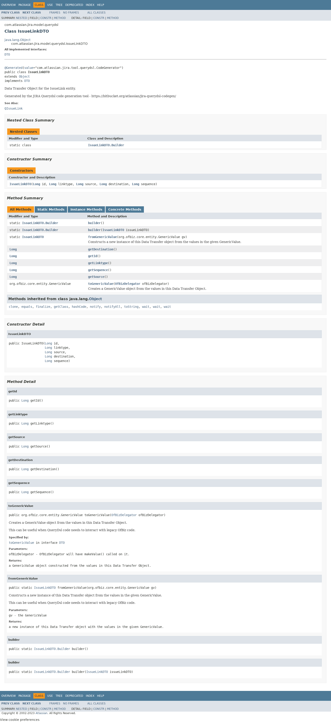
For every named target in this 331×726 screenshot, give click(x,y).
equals (26, 306)
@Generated (14, 68)
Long (36, 184)
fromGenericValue (102, 237)
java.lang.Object (17, 40)
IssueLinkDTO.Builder (106, 145)
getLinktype (98, 263)
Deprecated (74, 5)
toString (131, 306)
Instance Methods (86, 209)
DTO (7, 54)
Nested (21, 18)
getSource (96, 277)
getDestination (100, 249)
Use (50, 5)
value (28, 68)
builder (94, 223)
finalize (43, 306)
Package (24, 5)
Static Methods (50, 209)
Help (100, 5)
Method (60, 18)
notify (95, 306)
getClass (61, 306)
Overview (8, 5)
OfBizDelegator (127, 283)
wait (145, 306)
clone (13, 306)
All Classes (96, 12)
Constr (45, 18)
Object (24, 76)
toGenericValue (100, 283)
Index (90, 5)
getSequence (98, 270)
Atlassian (42, 713)
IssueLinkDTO (20, 184)
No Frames (71, 12)
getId (92, 256)
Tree (59, 5)
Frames (54, 12)
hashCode (79, 306)
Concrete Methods (124, 209)
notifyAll (112, 306)
